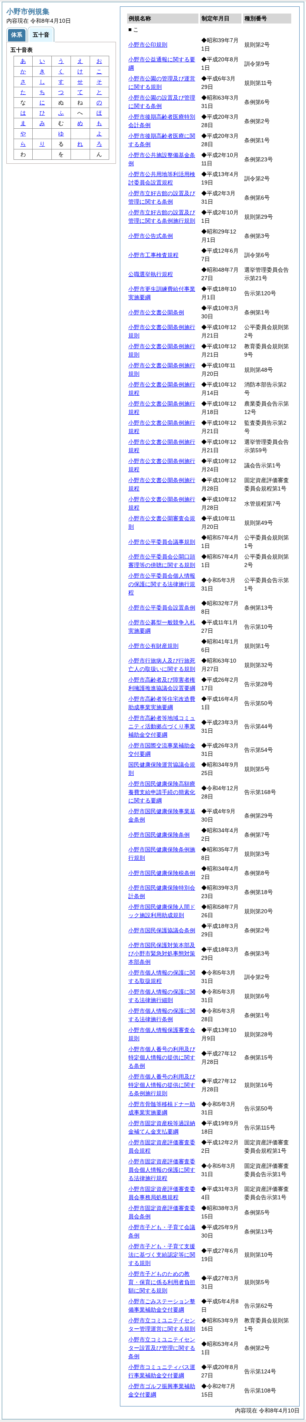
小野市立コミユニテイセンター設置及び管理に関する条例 (161, 1347)
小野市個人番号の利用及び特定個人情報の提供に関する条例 (161, 1057)
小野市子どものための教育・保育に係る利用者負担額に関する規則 (161, 1282)
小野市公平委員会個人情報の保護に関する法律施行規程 (161, 584)
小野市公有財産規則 (153, 646)
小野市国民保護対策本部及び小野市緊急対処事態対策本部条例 (161, 953)
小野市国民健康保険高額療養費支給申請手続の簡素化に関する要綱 (161, 792)
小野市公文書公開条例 (156, 312)
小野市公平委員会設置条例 (161, 607)
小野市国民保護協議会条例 (161, 930)
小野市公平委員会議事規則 (161, 542)
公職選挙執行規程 (150, 274)
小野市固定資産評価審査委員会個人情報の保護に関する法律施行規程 (161, 1169)
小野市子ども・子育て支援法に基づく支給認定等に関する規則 (161, 1254)
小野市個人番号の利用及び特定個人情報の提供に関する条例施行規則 (161, 1084)
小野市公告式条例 (150, 236)
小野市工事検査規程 (153, 255)
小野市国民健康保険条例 (159, 835)
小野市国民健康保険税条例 (161, 873)
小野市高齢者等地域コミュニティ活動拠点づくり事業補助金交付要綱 (161, 726)
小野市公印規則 (147, 44)
